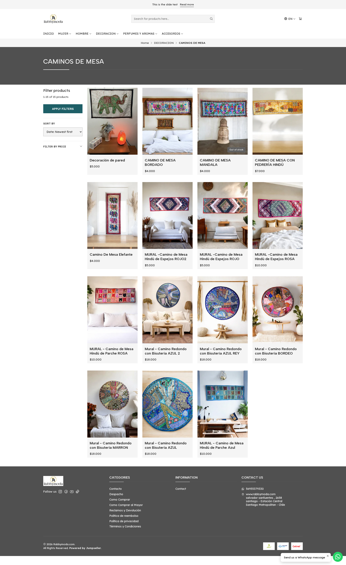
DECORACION (106, 33)
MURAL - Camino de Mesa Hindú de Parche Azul (221, 445)
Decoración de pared (107, 160)
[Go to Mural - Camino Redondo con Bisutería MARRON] (112, 404)
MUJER (63, 33)
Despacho (116, 494)
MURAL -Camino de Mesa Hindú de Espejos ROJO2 (166, 256)
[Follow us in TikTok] (77, 492)
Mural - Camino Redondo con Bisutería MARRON (111, 445)
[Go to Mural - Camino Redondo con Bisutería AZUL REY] (222, 309)
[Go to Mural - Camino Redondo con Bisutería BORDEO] (277, 309)
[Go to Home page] (53, 19)
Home (145, 42)
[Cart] (300, 19)
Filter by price (54, 146)
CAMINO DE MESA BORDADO (160, 162)
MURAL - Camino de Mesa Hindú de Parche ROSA (111, 351)
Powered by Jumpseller (85, 548)
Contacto (115, 489)
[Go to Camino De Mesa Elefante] (112, 215)
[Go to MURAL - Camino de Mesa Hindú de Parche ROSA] (112, 309)
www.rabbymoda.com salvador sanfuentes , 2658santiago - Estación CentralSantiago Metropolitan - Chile (265, 499)
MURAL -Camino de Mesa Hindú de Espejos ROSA (276, 256)
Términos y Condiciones (125, 526)
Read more (187, 4)
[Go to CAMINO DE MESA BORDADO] (167, 121)
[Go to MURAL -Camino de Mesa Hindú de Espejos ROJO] (222, 215)
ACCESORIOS (171, 33)
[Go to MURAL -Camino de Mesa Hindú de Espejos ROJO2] (167, 215)
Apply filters (63, 109)
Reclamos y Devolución (125, 510)
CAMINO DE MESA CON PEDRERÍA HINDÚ (275, 162)
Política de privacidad (124, 521)
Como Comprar (119, 499)
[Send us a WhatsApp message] (338, 557)
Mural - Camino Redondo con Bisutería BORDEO (276, 351)
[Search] (211, 19)
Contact (180, 489)
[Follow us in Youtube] (72, 492)
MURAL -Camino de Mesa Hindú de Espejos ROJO (221, 256)
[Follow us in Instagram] (60, 492)
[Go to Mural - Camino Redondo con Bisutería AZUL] (167, 404)
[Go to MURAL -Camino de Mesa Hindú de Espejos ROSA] (277, 215)
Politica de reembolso (123, 516)
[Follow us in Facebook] (66, 492)
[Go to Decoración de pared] (112, 121)
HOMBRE (82, 33)
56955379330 (255, 489)
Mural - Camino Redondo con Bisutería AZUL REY (221, 351)
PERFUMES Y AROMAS (138, 33)
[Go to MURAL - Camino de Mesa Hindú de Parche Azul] (222, 404)
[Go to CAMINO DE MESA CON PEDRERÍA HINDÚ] (277, 121)
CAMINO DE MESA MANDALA (215, 162)
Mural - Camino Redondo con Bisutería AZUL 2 (166, 351)
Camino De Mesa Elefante (111, 254)
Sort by (49, 123)
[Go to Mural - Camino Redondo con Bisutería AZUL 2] (167, 309)
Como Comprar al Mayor (126, 505)
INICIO (48, 33)
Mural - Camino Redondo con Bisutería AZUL (166, 445)
